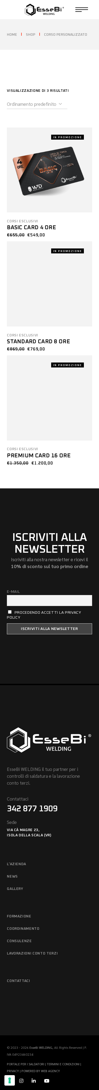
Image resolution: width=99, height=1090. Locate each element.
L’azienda (16, 864)
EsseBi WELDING (40, 1047)
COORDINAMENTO (23, 929)
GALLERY (15, 889)
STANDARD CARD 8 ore (38, 341)
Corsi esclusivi (22, 221)
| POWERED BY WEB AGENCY (40, 1071)
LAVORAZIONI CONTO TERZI (32, 953)
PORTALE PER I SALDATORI (26, 1064)
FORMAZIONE (19, 916)
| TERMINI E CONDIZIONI (62, 1064)
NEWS (12, 876)
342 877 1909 (32, 809)
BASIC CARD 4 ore (31, 227)
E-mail (13, 592)
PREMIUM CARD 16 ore (39, 455)
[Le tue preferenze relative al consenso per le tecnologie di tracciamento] (9, 1080)
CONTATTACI (18, 981)
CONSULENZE (19, 941)
